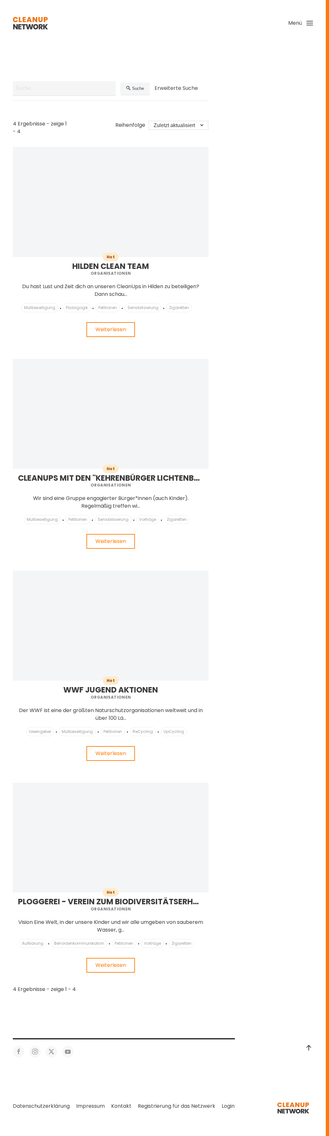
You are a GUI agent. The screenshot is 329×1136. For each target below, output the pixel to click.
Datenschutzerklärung (41, 1106)
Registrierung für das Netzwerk (176, 1106)
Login (228, 1106)
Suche (138, 88)
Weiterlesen (110, 329)
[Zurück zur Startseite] (30, 23)
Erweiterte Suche (176, 88)
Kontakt (121, 1106)
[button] (300, 23)
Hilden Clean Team (110, 266)
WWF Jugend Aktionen (110, 689)
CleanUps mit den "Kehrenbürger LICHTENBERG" (115, 478)
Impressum (90, 1106)
